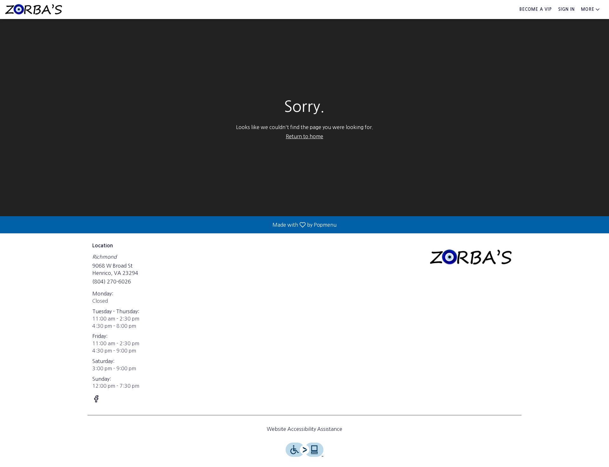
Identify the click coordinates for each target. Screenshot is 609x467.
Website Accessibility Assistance (304, 428)
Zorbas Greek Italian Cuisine (471, 257)
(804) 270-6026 (111, 281)
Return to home (304, 136)
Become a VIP (536, 9)
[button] (591, 9)
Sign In (566, 9)
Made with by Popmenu (171, 225)
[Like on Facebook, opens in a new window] (96, 400)
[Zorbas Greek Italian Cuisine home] (33, 9)
